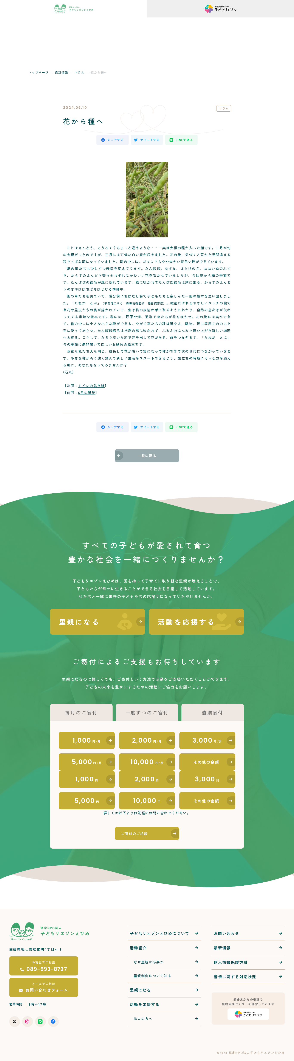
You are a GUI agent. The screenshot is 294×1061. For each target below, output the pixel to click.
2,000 (147, 740)
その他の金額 (206, 762)
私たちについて (50, 20)
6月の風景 (86, 392)
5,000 (87, 762)
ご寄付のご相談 (134, 833)
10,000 (146, 762)
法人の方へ (121, 20)
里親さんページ (272, 20)
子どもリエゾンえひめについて (159, 933)
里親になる (140, 990)
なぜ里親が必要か (147, 961)
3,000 (207, 740)
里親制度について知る (151, 975)
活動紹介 (78, 20)
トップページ (38, 72)
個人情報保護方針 (231, 962)
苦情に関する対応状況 (235, 976)
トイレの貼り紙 (91, 385)
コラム (79, 72)
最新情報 (99, 20)
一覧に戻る (147, 455)
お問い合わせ (147, 20)
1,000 (87, 740)
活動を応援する (226, 20)
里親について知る (183, 20)
